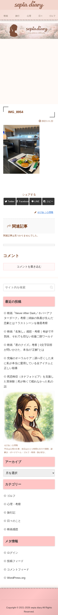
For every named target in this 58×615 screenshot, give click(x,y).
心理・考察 (14, 504)
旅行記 (11, 512)
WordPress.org (16, 577)
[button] (51, 287)
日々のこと (14, 520)
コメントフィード (18, 569)
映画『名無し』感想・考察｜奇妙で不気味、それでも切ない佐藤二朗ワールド (29, 334)
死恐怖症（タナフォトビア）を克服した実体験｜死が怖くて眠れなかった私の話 (29, 381)
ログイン (12, 552)
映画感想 (12, 529)
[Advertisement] (29, 72)
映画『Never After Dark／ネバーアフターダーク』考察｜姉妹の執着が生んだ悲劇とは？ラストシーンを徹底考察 (28, 318)
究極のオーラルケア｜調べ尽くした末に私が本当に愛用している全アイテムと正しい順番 (29, 363)
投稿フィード (15, 561)
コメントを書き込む (29, 266)
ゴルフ (11, 495)
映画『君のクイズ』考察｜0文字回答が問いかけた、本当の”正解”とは (28, 347)
